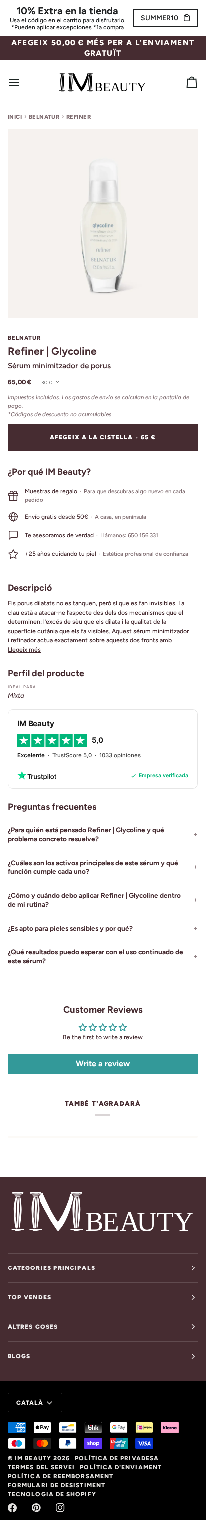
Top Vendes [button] (30, 1297)
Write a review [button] (103, 1063)
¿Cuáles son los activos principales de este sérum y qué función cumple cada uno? (93, 867)
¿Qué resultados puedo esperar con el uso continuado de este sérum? (96, 956)
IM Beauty (33, 1458)
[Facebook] (12, 1507)
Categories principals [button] (52, 1268)
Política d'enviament (121, 1467)
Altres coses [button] (33, 1326)
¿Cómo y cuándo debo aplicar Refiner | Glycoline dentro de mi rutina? (94, 899)
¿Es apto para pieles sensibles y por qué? (70, 928)
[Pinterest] (36, 1507)
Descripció (30, 587)
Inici (15, 116)
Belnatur (44, 116)
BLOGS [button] (19, 1356)
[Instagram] (60, 1507)
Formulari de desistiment (57, 1485)
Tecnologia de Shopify (52, 1494)
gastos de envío (93, 397)
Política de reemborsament (61, 1476)
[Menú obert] (23, 82)
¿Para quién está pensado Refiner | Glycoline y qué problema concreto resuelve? (86, 834)
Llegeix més (24, 649)
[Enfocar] (27, 299)
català (30, 1402)
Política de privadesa (117, 1458)
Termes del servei (41, 1467)
